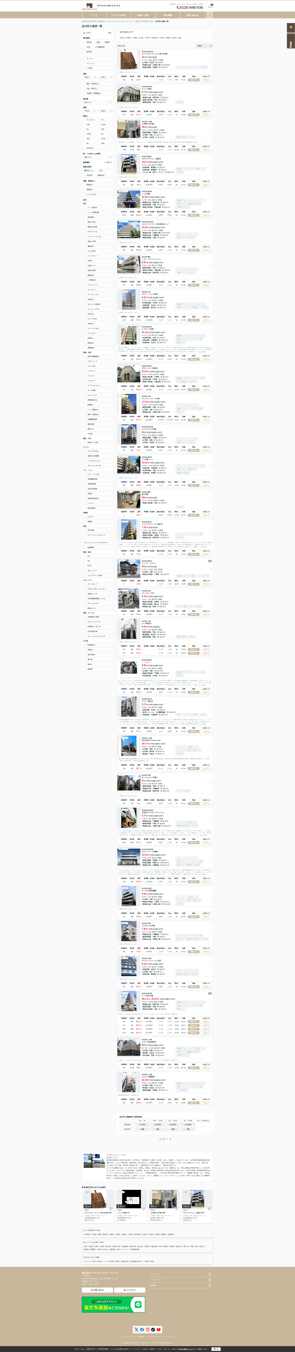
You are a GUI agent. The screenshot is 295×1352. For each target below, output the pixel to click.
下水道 (90, 434)
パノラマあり (91, 194)
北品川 (150, 958)
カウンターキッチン (95, 465)
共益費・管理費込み (94, 93)
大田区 (134, 38)
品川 (151, 972)
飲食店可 (91, 343)
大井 (149, 292)
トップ (94, 15)
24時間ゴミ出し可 (94, 626)
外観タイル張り (93, 442)
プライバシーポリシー (155, 1337)
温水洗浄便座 (92, 489)
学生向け (91, 314)
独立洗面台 (92, 508)
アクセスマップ (155, 1280)
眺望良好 (91, 275)
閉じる (216, 1349)
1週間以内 (100, 175)
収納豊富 (91, 547)
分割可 (90, 261)
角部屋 (90, 669)
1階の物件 (91, 654)
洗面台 (90, 493)
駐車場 (89, 52)
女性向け (91, 323)
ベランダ (91, 376)
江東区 (118, 1234)
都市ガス (91, 429)
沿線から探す (143, 15)
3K (102, 134)
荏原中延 (156, 97)
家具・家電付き (93, 414)
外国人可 (91, 299)
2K (88, 129)
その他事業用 (100, 47)
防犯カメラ (92, 608)
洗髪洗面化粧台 (93, 498)
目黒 (151, 135)
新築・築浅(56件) (122, 1261)
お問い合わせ (192, 15)
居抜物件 (91, 348)
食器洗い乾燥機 (93, 456)
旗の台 (150, 522)
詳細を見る (194, 80)
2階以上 (90, 650)
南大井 (150, 327)
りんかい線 (147, 172)
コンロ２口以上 (93, 451)
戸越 (154, 205)
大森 (154, 338)
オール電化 (92, 390)
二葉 (149, 621)
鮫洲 (100, 1249)
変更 (109, 33)
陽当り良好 (92, 222)
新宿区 (168, 38)
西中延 (150, 86)
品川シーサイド (158, 172)
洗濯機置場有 (92, 419)
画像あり (90, 185)
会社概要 (168, 15)
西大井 (153, 307)
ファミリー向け (93, 328)
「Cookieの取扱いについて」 (186, 1349)
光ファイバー (92, 570)
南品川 (150, 156)
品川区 (141, 38)
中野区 (147, 38)
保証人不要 (92, 241)
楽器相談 (91, 217)
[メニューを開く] (210, 15)
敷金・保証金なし (93, 84)
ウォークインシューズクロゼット (96, 543)
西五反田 (150, 51)
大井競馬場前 (160, 712)
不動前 (155, 67)
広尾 (152, 1055)
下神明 (156, 377)
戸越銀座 (156, 235)
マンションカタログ (128, 1337)
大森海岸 (154, 340)
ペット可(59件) (109, 1261)
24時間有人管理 (93, 617)
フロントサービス (94, 622)
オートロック (92, 584)
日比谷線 (146, 1055)
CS (89, 556)
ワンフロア (92, 333)
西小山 (186, 1246)
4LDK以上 (90, 148)
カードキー (92, 290)
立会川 (153, 305)
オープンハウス (93, 294)
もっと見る (202, 351)
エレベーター (92, 395)
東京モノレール (148, 712)
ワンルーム (91, 120)
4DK (102, 143)
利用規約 (141, 1337)
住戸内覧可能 (92, 631)
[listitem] (98, 1206)
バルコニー (92, 380)
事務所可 (91, 246)
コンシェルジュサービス (96, 636)
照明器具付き (92, 400)
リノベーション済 (94, 236)
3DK (88, 139)
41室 (142, 1129)
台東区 (111, 1234)
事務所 (107, 42)
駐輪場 (90, 405)
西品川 (150, 366)
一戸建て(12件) (148, 1261)
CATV (90, 566)
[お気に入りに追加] (111, 1209)
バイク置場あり (93, 410)
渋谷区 (122, 38)
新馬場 (153, 167)
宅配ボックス (92, 594)
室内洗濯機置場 (93, 356)
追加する (206, 80)
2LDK (89, 134)
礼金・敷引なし (92, 88)
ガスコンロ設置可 (94, 304)
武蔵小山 (156, 863)
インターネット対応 (95, 575)
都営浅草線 (147, 102)
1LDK (103, 124)
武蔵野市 (171, 1234)
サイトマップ (170, 1337)
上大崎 (150, 121)
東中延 (150, 191)
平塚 (149, 775)
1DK (88, 124)
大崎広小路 (157, 65)
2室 (188, 1129)
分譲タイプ (92, 265)
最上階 (90, 659)
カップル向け (92, 319)
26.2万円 (173, 1124)
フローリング (92, 361)
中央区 (161, 38)
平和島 (153, 473)
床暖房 (90, 521)
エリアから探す (118, 15)
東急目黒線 (147, 67)
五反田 (151, 62)
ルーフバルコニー (94, 385)
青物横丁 (154, 170)
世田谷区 (154, 38)
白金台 (151, 754)
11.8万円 (157, 1124)
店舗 (98, 42)
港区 (179, 38)
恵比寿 (151, 751)
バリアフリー (92, 256)
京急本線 (146, 167)
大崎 (149, 396)
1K (102, 120)
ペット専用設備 (93, 212)
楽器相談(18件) (135, 1261)
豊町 (149, 257)
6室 (157, 1129)
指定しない (91, 170)
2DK (102, 129)
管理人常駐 (92, 270)
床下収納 (91, 530)
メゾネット (92, 371)
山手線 (145, 62)
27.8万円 (188, 1124)
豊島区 (164, 1234)
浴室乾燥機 (92, 484)
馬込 (154, 637)
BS (89, 561)
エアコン (91, 517)
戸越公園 (157, 207)
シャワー (91, 503)
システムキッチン (94, 461)
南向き (90, 664)
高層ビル (91, 338)
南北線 (145, 754)
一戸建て (90, 68)
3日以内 (89, 175)
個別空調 (91, 424)
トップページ (154, 1274)
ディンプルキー (93, 603)
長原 (154, 606)
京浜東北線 (147, 303)
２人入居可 (92, 251)
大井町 (155, 303)
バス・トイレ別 (93, 474)
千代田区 (87, 1234)
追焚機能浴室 (92, 479)
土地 (88, 47)
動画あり (90, 189)
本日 (101, 170)
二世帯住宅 (92, 280)
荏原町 (156, 535)
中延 (155, 100)
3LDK (103, 139)
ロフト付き (92, 366)
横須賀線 (146, 307)
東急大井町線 (148, 100)
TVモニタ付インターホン (97, 589)
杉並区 (174, 38)
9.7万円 (142, 1124)
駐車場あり (92, 645)
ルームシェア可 (93, 309)
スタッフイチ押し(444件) (93, 1261)
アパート (90, 58)
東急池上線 (147, 65)
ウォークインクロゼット (96, 535)
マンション (91, 63)
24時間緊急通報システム (97, 598)
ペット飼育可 (92, 207)
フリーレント (92, 285)
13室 (173, 1129)
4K (88, 143)
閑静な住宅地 (92, 227)
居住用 (89, 42)
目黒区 (128, 38)
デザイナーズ (92, 232)
